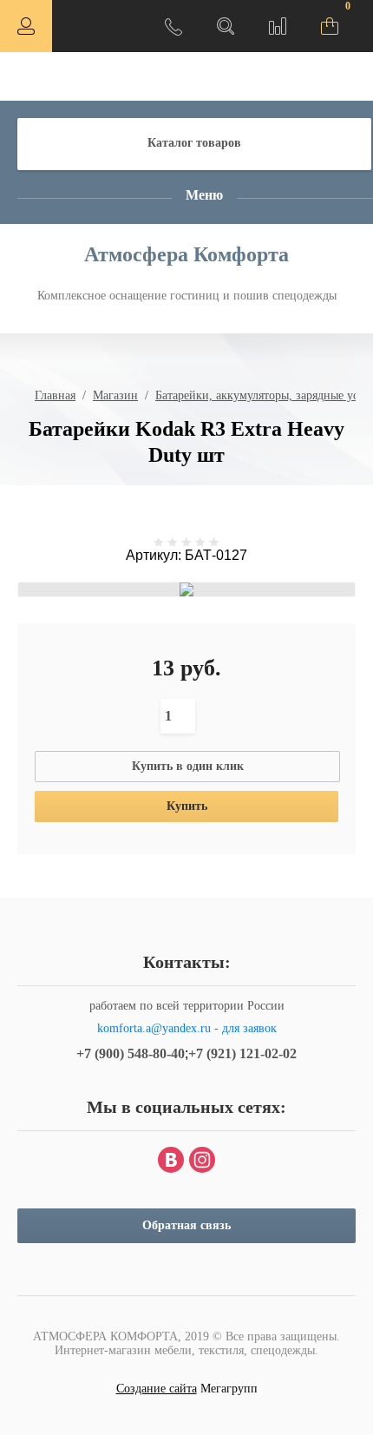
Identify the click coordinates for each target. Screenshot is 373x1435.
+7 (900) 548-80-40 (130, 1053)
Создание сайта (156, 1388)
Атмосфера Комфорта (186, 254)
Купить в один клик (188, 766)
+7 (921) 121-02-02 (242, 1053)
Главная (55, 395)
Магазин (115, 395)
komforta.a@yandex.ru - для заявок (187, 1028)
